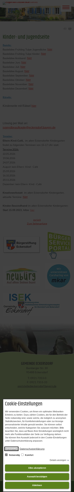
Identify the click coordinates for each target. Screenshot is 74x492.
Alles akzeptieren (37, 468)
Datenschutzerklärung (32, 448)
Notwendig (14, 455)
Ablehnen (37, 485)
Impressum (11, 448)
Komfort (28, 455)
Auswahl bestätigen (37, 476)
